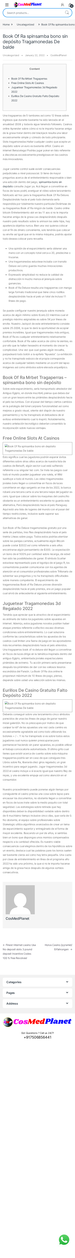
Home (6, 24)
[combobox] (32, 13)
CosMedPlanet (58, 55)
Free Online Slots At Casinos (27, 82)
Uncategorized (25, 24)
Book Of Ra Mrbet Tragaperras (29, 78)
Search (67, 13)
